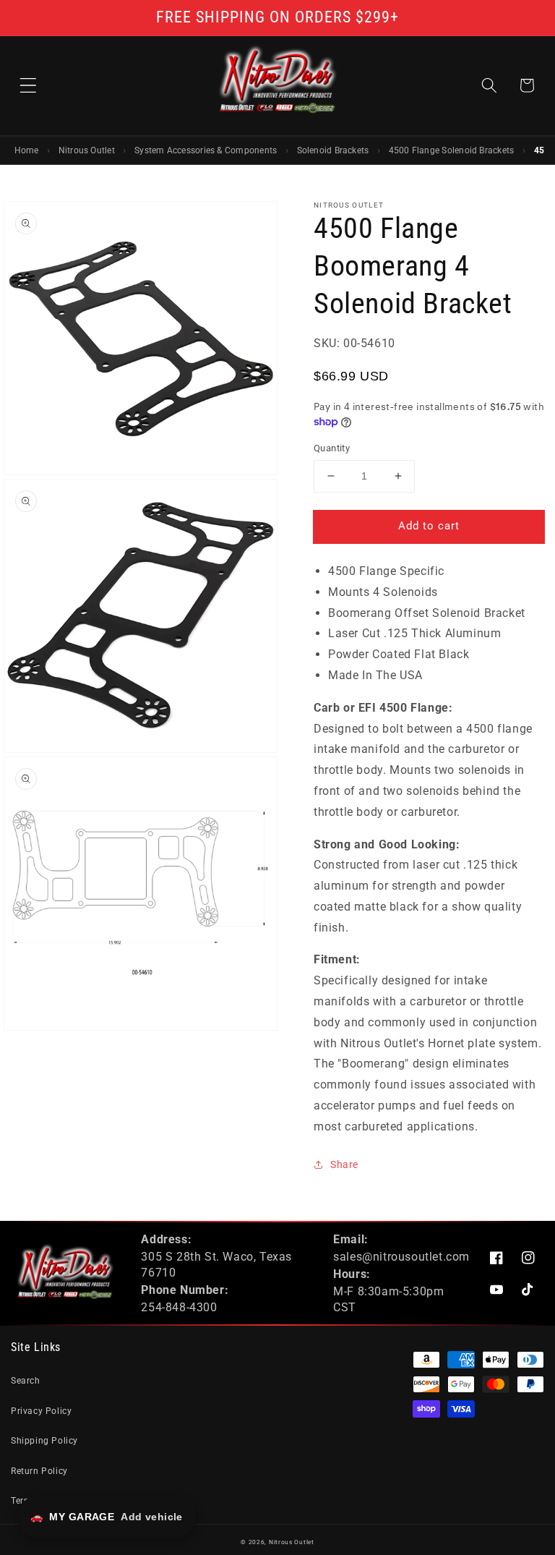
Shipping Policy (44, 1441)
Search (25, 1381)
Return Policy (39, 1471)
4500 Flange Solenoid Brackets (452, 150)
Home (26, 150)
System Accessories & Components (205, 150)
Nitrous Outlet (87, 150)
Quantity (332, 448)
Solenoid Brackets (333, 150)
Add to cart (429, 525)
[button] (28, 85)
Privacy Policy (41, 1411)
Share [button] (344, 1164)
